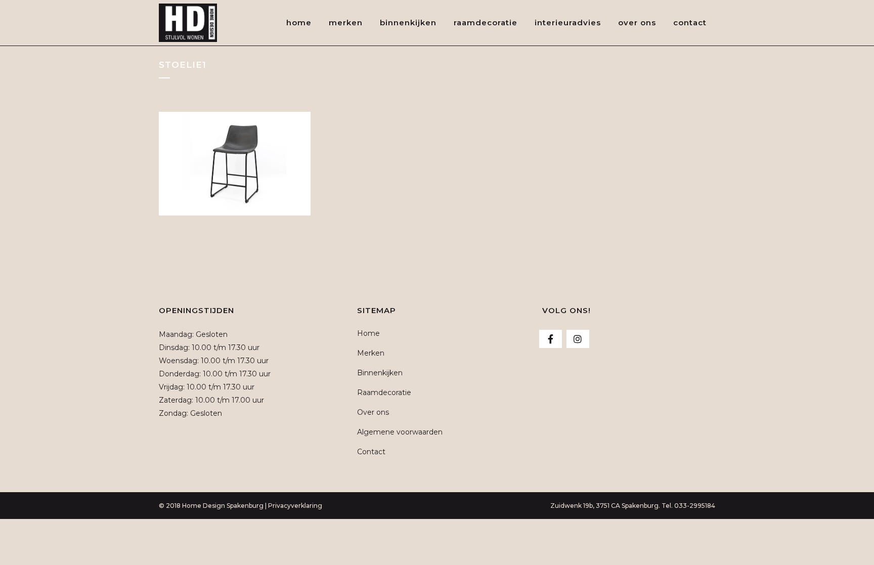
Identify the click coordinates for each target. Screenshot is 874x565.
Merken (370, 353)
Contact (371, 451)
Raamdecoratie (384, 392)
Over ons (373, 412)
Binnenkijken (380, 372)
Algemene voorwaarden (400, 432)
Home (368, 333)
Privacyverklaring (295, 505)
